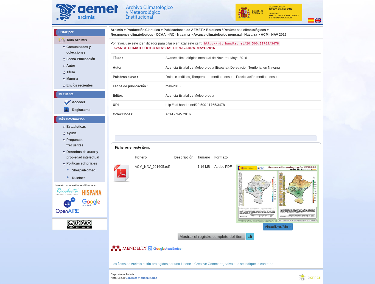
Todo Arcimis (76, 40)
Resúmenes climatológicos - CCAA (138, 35)
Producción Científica (143, 30)
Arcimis (117, 30)
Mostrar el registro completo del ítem (212, 236)
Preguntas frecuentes (74, 142)
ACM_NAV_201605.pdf (152, 167)
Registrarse (81, 110)
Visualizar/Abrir (278, 226)
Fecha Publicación (80, 59)
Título (70, 72)
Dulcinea (79, 178)
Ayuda (71, 133)
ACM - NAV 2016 (274, 35)
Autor (70, 66)
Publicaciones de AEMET (183, 30)
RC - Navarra (179, 35)
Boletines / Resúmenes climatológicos (236, 30)
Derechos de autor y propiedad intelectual (82, 154)
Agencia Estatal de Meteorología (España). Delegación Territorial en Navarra (223, 67)
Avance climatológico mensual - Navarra (225, 35)
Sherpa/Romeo (83, 170)
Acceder (78, 102)
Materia (72, 79)
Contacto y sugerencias (141, 277)
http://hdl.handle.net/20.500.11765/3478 (195, 105)
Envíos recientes (79, 85)
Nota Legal (118, 277)
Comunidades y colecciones (78, 49)
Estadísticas (76, 127)
